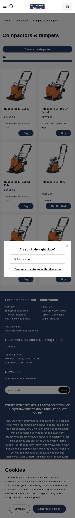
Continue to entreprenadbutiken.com (38, 269)
